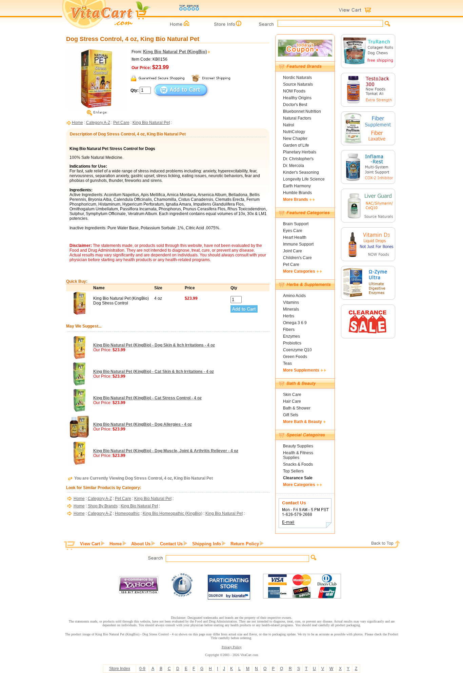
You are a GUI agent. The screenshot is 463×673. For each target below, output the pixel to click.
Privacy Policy (232, 647)
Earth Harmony (297, 186)
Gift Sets (290, 415)
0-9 (142, 668)
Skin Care (292, 394)
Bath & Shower (296, 408)
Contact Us (171, 543)
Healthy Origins (297, 98)
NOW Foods (294, 91)
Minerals (291, 309)
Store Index (119, 668)
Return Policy (244, 543)
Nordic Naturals (297, 77)
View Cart (90, 543)
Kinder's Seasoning (301, 172)
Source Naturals (298, 84)
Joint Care (292, 251)
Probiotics (292, 343)
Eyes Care (292, 230)
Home (77, 122)
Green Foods (295, 356)
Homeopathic (127, 513)
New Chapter (295, 138)
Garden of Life (296, 145)
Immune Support (298, 244)
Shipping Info (206, 543)
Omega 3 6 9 (295, 322)
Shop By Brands (103, 506)
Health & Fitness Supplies (298, 455)
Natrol (288, 125)
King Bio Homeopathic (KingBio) (172, 513)
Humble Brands (297, 192)
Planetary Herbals (299, 152)
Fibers (289, 329)
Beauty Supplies (298, 446)
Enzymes (291, 336)
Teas (287, 363)
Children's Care (297, 257)
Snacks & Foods (298, 464)
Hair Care (292, 401)
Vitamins (291, 302)
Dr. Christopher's (298, 158)
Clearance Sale (298, 478)
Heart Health (294, 237)
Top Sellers (293, 471)
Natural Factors (297, 118)
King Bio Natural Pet (151, 122)
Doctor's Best (295, 104)
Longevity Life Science (304, 179)
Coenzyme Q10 (297, 350)
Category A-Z (98, 122)
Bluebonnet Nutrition (302, 111)
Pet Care (121, 122)
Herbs (288, 316)
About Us (140, 543)
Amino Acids (294, 295)
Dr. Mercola (293, 165)
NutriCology (294, 131)
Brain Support (295, 224)
